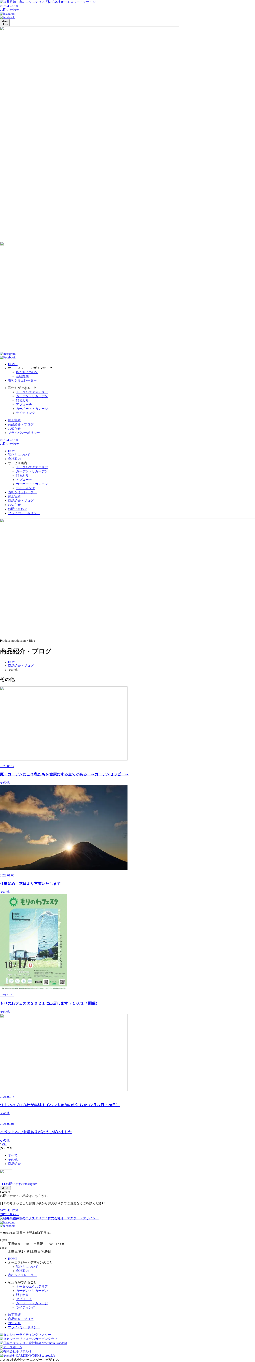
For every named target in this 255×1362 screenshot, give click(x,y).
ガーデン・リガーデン (32, 396)
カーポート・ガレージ (32, 408)
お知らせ (14, 428)
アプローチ (24, 404)
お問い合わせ (17, 509)
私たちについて (27, 372)
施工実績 (14, 420)
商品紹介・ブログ (20, 424)
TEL (3, 1184)
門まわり (22, 400)
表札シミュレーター (22, 380)
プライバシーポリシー (24, 432)
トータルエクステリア (32, 392)
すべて (13, 1155)
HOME (13, 364)
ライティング (25, 413)
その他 (13, 1159)
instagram (31, 1184)
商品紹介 (14, 1163)
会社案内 (22, 376)
